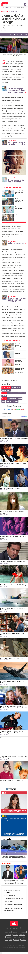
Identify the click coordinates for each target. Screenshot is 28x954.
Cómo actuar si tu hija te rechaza (16, 181)
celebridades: (6, 387)
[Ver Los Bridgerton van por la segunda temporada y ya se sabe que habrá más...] (8, 368)
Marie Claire (23, 932)
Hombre (15, 934)
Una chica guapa (9, 901)
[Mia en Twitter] (10, 928)
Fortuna (9, 934)
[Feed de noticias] (17, 928)
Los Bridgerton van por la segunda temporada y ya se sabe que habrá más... (19, 371)
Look (24, 937)
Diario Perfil (8, 932)
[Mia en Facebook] (7, 928)
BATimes (23, 939)
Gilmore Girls (11, 393)
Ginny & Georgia (21, 393)
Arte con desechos (10, 895)
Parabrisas (9, 937)
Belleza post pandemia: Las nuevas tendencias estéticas (19, 362)
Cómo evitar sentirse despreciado (18, 345)
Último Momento (6, 7)
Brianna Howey (6, 390)
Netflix (4, 396)
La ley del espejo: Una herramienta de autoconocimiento (16, 90)
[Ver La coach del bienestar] (8, 352)
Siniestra (8, 401)
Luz (6, 939)
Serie (3, 401)
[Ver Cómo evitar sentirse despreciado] (8, 344)
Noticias (15, 932)
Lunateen (16, 939)
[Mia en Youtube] (14, 928)
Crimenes (15, 401)
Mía (11, 939)
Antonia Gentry (16, 387)
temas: (4, 398)
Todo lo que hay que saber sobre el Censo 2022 (17, 300)
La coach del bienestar (18, 352)
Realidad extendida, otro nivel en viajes (17, 143)
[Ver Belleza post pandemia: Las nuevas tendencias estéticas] (8, 360)
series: (4, 393)
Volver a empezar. (19, 215)
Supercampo (17, 937)
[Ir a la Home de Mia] (14, 923)
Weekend (22, 934)
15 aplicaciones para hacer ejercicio (14, 898)
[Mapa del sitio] (20, 928)
